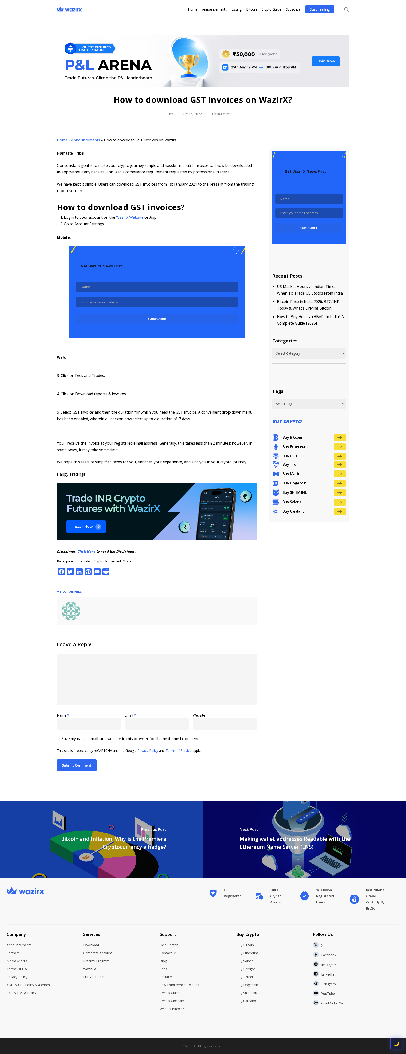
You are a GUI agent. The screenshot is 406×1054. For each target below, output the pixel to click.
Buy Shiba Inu (246, 993)
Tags (277, 391)
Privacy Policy (147, 750)
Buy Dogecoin (247, 985)
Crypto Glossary (172, 1001)
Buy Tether (244, 977)
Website (199, 715)
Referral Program (96, 961)
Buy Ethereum (247, 953)
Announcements (85, 140)
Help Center (169, 945)
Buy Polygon (246, 969)
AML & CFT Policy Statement (29, 985)
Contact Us (168, 953)
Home (62, 140)
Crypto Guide (170, 993)
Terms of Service (178, 750)
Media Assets (17, 961)
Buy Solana (245, 961)
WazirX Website (130, 217)
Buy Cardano (246, 1001)
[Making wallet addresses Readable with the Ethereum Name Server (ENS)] (304, 839)
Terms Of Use (17, 969)
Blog (163, 961)
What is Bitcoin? (172, 1009)
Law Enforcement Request (180, 985)
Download (91, 945)
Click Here (86, 551)
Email (130, 715)
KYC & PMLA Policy (21, 993)
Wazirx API (91, 969)
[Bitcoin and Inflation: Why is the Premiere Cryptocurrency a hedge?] (101, 839)
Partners (13, 953)
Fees (163, 969)
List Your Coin (93, 977)
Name (63, 715)
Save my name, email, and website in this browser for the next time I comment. (130, 738)
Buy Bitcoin (245, 945)
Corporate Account (97, 953)
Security (166, 977)
